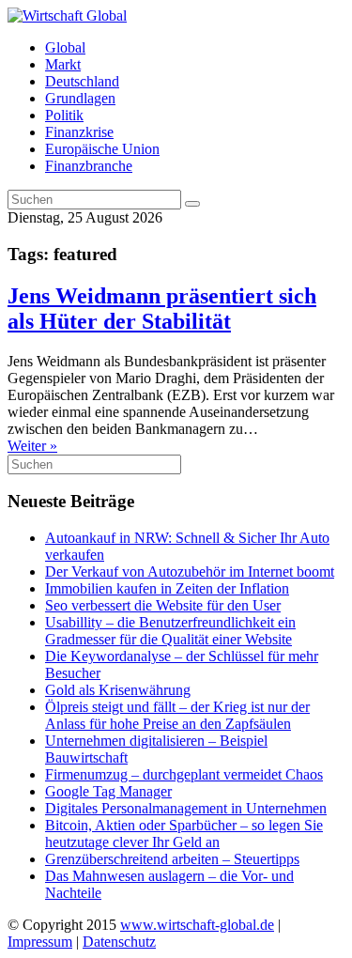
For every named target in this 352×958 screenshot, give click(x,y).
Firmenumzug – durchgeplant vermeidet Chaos (184, 774)
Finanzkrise (79, 132)
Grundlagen (80, 98)
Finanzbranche (88, 166)
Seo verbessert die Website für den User (163, 605)
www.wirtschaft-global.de (197, 925)
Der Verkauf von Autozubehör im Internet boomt (189, 571)
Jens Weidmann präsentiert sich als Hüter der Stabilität (162, 308)
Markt (63, 64)
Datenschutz (119, 942)
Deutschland (82, 81)
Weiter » (32, 446)
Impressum (40, 942)
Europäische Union (102, 149)
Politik (64, 115)
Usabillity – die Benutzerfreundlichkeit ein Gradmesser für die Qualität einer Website (170, 630)
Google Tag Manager (108, 791)
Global (65, 47)
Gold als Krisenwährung (118, 690)
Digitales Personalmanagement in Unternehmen (186, 808)
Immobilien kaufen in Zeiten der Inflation (167, 588)
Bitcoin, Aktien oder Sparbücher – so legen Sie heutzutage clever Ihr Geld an (184, 833)
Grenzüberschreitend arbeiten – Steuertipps (172, 859)
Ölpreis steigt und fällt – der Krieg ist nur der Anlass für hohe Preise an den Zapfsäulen (177, 715)
